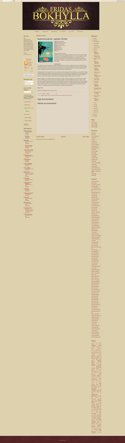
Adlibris (48, 90)
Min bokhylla (93, 146)
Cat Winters (93, 200)
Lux (97, 383)
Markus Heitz (93, 278)
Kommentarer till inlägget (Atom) (49, 139)
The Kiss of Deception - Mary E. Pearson (97, 75)
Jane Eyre (95, 377)
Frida (29, 62)
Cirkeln (100, 353)
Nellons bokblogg (28, 145)
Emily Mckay (93, 220)
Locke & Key (94, 382)
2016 (94, 38)
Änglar (100, 430)
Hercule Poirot (58, 95)
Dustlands (93, 361)
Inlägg (26, 81)
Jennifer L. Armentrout (95, 235)
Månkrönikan (93, 388)
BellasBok (27, 178)
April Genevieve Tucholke (96, 189)
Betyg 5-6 (93, 123)
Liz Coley (93, 268)
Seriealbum (93, 159)
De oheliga (96, 357)
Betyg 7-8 (49, 95)
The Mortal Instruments (96, 417)
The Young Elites (97, 420)
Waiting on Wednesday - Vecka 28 (96, 85)
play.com (92, 430)
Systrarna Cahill (95, 405)
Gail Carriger (93, 223)
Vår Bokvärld (27, 202)
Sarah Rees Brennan (95, 315)
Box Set (92, 351)
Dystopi (99, 361)
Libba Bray (93, 264)
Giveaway (93, 141)
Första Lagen (98, 369)
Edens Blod (94, 363)
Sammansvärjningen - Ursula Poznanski (97, 92)
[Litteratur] (26, 111)
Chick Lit (97, 353)
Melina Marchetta (94, 283)
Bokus (52, 90)
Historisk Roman (64, 95)
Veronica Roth (94, 332)
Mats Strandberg (94, 281)
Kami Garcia (93, 245)
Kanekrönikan (94, 378)
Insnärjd (98, 376)
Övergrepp (93, 433)
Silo (100, 401)
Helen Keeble (93, 230)
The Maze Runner (97, 415)
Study (97, 404)
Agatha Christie (44, 95)
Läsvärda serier (94, 144)
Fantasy (98, 367)
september (96, 47)
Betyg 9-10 (93, 126)
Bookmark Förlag (61, 45)
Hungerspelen (94, 375)
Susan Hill (93, 323)
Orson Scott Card (94, 291)
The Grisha (96, 409)
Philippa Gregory (94, 294)
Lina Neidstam (98, 381)
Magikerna (93, 384)
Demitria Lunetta (94, 218)
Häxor (98, 375)
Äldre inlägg (86, 136)
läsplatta (93, 175)
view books (31, 71)
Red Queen (97, 395)
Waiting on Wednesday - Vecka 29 (96, 69)
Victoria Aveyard (94, 333)
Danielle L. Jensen (94, 212)
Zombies (99, 429)
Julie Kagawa (93, 242)
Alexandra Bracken (95, 184)
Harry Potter (93, 371)
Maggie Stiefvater (94, 269)
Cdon (56, 90)
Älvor (96, 430)
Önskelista (99, 432)
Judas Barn (99, 377)
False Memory (98, 365)
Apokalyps (93, 345)
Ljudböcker (93, 142)
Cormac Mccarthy (94, 205)
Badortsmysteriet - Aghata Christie (97, 66)
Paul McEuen (94, 292)
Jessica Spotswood (95, 237)
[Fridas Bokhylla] (27, 101)
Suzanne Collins (94, 325)
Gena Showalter (94, 225)
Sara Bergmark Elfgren (95, 311)
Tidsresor (96, 423)
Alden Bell (93, 183)
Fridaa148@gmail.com (27, 54)
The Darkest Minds (95, 407)
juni (94, 102)
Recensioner (54, 31)
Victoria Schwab (94, 335)
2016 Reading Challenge (29, 59)
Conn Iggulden (94, 204)
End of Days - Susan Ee (96, 82)
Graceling (99, 370)
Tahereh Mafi (93, 327)
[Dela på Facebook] (56, 93)
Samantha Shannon (95, 309)
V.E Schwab (93, 330)
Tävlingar (93, 164)
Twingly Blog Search (27, 95)
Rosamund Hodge (94, 304)
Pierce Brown (93, 296)
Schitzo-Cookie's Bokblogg (28, 183)
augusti (95, 48)
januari (95, 111)
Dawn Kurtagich (94, 215)
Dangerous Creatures (96, 354)
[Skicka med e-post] (52, 93)
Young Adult (95, 429)
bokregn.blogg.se (28, 207)
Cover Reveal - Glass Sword (96, 79)
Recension (70, 95)
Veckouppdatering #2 (29, 179)
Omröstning (93, 154)
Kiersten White (94, 254)
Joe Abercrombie (94, 238)
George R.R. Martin (95, 227)
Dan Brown (93, 208)
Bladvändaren (28, 159)
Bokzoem (27, 197)
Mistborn (99, 387)
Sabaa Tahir (93, 306)
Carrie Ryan (93, 197)
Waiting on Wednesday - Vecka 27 (96, 99)
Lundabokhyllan (28, 194)
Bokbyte (93, 132)
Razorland (93, 395)
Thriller (93, 422)
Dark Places (27, 172)
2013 (94, 116)
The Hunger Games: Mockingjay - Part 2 (97, 89)
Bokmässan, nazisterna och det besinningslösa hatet (29, 174)
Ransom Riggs (94, 297)
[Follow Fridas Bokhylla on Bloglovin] (29, 75)
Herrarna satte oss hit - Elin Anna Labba (29, 151)
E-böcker (93, 137)
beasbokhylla (27, 167)
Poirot (100, 393)
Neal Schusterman (94, 289)
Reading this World (29, 193)
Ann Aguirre (93, 186)
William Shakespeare (95, 337)
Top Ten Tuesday (94, 162)
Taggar (92, 161)
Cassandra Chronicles (97, 351)
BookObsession (28, 155)
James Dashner (94, 233)
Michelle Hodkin (94, 286)
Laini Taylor (93, 258)
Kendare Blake (94, 251)
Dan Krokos (93, 210)
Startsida (37, 31)
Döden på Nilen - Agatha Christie (97, 56)
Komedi (100, 378)
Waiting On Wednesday (95, 171)
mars (95, 108)
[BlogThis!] (53, 93)
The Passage (93, 418)
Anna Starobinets (94, 188)
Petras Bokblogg (28, 163)
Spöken (100, 402)
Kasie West (93, 249)
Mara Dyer (98, 384)
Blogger (64, 440)
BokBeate (27, 188)
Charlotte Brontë (94, 202)
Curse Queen (27, 137)
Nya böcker (93, 151)
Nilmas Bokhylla (28, 130)
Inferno (96, 376)
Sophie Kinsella (94, 318)
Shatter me (96, 401)
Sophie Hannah (94, 317)
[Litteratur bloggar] (27, 117)
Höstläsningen (27, 189)
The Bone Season (98, 406)
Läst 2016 (63, 31)
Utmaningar (80, 31)
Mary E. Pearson (94, 279)
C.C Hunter (93, 194)
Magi (100, 383)
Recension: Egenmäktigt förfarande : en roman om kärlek (29, 209)
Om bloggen (45, 31)
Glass (92, 370)
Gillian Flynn (93, 228)
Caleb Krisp (93, 195)
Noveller (93, 149)
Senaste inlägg (40, 136)
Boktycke (27, 140)
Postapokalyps (94, 394)
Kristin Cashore (94, 256)
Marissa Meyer (94, 276)
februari (95, 110)
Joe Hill (92, 240)
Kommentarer (28, 83)
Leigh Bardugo (94, 259)
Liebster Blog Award (95, 266)
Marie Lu (93, 274)
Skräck (93, 402)
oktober (95, 45)
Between (96, 347)
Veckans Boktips (94, 167)
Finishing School (95, 368)
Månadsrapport (94, 147)
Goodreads (96, 370)
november (96, 43)
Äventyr (93, 432)
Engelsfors (93, 364)
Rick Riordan (93, 299)
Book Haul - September (29, 156)
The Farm (96, 408)
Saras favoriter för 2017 (29, 168)
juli (94, 50)
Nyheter (92, 152)
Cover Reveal (94, 136)
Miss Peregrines (94, 387)
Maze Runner (94, 385)
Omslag (92, 156)
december (96, 41)
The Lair (93, 412)
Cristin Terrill (93, 207)
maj (94, 104)
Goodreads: (63, 53)
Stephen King (94, 320)
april (95, 106)
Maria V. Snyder (94, 273)
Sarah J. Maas (94, 313)
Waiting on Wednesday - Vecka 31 (96, 53)
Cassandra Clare (94, 199)
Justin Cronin (93, 243)
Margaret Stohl (94, 271)
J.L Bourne (93, 232)
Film (92, 139)
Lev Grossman (94, 261)
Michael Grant (94, 284)
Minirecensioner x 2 (28, 164)
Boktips (92, 134)
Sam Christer (93, 307)
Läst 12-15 (71, 31)
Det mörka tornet (28, 214)
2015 (94, 40)
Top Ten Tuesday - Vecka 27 (97, 96)
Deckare (53, 95)
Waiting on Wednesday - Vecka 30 (96, 62)
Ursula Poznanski (94, 328)
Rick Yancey (93, 301)
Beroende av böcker (29, 149)
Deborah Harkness (94, 217)
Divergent (99, 360)
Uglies (100, 423)
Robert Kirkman (94, 302)
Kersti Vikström (94, 253)
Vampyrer (99, 425)
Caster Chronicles (94, 352)
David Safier (93, 213)
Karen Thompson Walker (96, 247)
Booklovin (27, 136)
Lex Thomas (93, 263)
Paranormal (93, 389)
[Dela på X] (54, 93)
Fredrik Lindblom (94, 222)
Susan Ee (93, 322)
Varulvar (93, 427)
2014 (94, 114)
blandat (92, 173)
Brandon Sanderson (95, 192)
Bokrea (97, 349)
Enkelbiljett (27, 160)
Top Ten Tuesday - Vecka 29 (97, 73)
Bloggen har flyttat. (28, 146)
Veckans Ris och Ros (95, 169)
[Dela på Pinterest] (57, 93)
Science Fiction (94, 400)
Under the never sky (94, 424)
